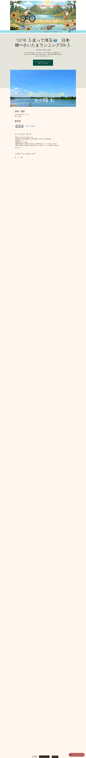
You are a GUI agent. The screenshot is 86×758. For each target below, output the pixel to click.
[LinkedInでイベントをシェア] (22, 157)
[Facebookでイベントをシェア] (15, 157)
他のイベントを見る (43, 63)
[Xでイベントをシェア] (18, 157)
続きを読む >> (18, 147)
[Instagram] (74, 18)
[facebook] (72, 18)
